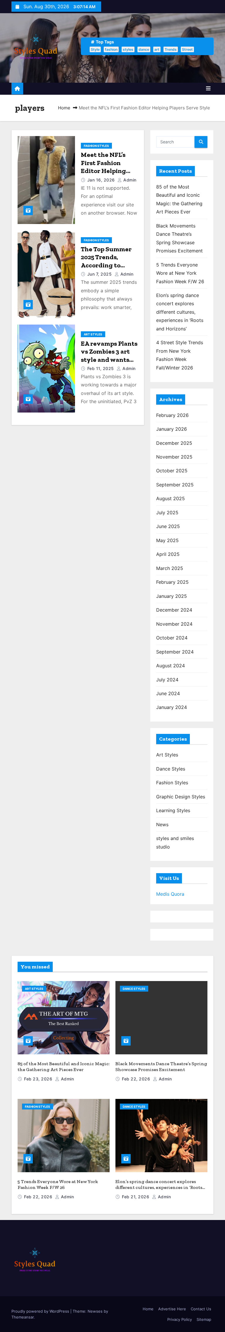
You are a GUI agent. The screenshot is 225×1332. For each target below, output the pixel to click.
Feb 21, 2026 (136, 1196)
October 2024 (172, 638)
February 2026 (172, 415)
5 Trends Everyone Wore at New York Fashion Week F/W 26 (180, 273)
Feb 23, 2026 (39, 1078)
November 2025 (174, 457)
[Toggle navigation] (208, 89)
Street (187, 49)
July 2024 (167, 680)
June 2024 (168, 693)
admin (129, 179)
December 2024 (174, 610)
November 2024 (174, 624)
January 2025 (171, 596)
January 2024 (171, 707)
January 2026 (171, 429)
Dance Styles (170, 769)
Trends (171, 49)
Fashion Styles (96, 145)
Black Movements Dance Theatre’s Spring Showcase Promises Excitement (161, 1066)
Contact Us (201, 1308)
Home (64, 108)
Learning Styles (173, 810)
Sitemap (204, 1319)
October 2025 (172, 471)
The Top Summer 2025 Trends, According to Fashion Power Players (106, 265)
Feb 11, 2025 (101, 368)
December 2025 (174, 443)
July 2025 (167, 512)
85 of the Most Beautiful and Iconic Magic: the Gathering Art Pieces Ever (64, 1066)
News (162, 824)
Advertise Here (172, 1308)
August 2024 (170, 665)
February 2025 (172, 582)
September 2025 (175, 485)
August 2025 (170, 498)
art (156, 49)
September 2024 (175, 652)
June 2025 (168, 526)
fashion (111, 49)
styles (128, 49)
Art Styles (93, 334)
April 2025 (168, 554)
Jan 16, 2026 (101, 179)
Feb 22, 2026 (136, 1078)
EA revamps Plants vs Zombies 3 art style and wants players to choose (109, 356)
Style (95, 49)
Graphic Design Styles (180, 797)
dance (144, 49)
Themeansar (22, 1317)
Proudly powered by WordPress (40, 1311)
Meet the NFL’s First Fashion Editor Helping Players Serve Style (103, 171)
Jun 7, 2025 (100, 274)
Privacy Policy (179, 1319)
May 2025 (167, 540)
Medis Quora (170, 894)
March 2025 (169, 568)
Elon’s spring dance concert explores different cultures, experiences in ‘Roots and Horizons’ (179, 312)
